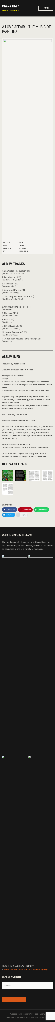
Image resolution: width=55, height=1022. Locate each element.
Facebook (5, 999)
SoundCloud (11, 999)
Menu (46, 8)
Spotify (17, 999)
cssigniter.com (38, 1014)
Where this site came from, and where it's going (25, 969)
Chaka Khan (10, 6)
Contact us (9, 1017)
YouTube (23, 999)
